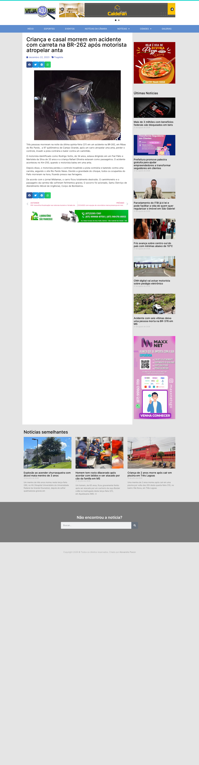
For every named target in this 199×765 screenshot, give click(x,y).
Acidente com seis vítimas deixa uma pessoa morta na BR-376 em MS (153, 321)
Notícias (122, 28)
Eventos (70, 28)
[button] (29, 65)
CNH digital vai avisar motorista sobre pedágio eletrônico (152, 282)
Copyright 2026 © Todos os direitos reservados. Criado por (99, 552)
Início (30, 28)
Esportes (49, 28)
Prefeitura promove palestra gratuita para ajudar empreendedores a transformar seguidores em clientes (152, 164)
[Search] (134, 525)
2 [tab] (119, 20)
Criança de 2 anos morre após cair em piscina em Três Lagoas (150, 474)
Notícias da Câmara (96, 28)
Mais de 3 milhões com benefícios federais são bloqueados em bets (153, 123)
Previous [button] (63, 9)
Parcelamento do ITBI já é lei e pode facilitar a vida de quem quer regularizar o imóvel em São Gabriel (154, 205)
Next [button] (172, 9)
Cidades (144, 28)
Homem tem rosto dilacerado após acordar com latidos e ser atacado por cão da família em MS (98, 475)
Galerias (167, 28)
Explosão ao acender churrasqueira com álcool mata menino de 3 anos (47, 474)
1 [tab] (115, 20)
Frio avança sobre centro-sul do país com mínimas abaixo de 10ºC (153, 245)
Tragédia (58, 57)
